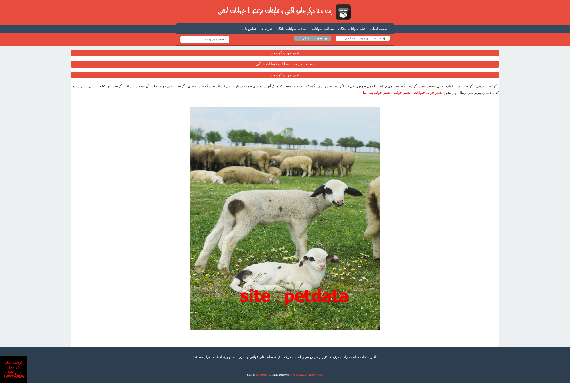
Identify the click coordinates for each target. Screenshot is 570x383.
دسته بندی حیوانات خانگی (363, 38)
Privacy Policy (315, 374)
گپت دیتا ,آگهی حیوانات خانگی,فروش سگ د (285, 11)
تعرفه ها (266, 29)
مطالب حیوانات (323, 29)
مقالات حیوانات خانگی (291, 29)
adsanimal (261, 374)
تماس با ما (248, 29)
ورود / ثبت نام (312, 38)
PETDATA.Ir (299, 374)
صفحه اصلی (378, 29)
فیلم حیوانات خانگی (352, 29)
